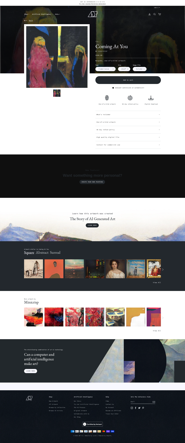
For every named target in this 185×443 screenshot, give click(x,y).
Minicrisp (102, 51)
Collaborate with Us (81, 414)
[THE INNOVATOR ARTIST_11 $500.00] (33, 268)
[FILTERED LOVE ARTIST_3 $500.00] (33, 317)
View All (157, 282)
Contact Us (110, 404)
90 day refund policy (128, 130)
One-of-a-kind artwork (128, 122)
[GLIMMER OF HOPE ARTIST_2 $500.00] (94, 268)
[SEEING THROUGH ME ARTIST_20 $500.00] (115, 268)
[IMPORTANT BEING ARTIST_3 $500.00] (135, 268)
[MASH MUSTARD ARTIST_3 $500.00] (135, 317)
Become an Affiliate (113, 410)
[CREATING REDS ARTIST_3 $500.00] (156, 317)
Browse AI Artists (56, 410)
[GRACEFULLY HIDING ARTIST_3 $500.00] (74, 317)
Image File (136, 65)
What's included (128, 114)
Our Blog (77, 417)
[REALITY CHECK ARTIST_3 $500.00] (115, 317)
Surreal (55, 252)
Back (31, 20)
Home (97, 41)
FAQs (107, 401)
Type (96, 65)
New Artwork (53, 401)
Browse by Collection (57, 407)
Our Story (77, 401)
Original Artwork (80, 410)
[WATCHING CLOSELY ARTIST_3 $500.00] (54, 268)
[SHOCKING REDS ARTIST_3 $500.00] (94, 317)
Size (119, 65)
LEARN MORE (30, 371)
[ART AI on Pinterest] (143, 408)
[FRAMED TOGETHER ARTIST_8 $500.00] (156, 268)
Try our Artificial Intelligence (86, 404)
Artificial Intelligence (42, 14)
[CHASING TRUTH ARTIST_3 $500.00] (54, 317)
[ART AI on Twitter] (139, 408)
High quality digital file (128, 137)
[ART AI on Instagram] (132, 408)
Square (29, 252)
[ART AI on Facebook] (135, 408)
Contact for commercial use (128, 145)
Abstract (42, 252)
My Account (110, 407)
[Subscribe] (154, 402)
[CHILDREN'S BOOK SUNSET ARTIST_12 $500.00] (74, 268)
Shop (26, 14)
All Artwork (53, 404)
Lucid (94, 435)
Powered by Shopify (105, 435)
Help (57, 14)
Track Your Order (112, 414)
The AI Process (79, 407)
